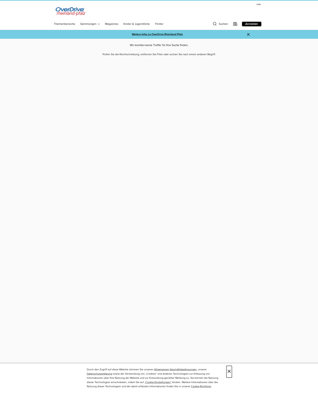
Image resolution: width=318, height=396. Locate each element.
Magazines (111, 24)
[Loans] (235, 24)
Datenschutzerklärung (99, 373)
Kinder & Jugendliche (136, 24)
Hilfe (259, 4)
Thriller (159, 24)
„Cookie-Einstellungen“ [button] (157, 382)
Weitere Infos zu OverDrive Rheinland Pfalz (157, 34)
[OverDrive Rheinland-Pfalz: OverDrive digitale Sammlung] (70, 11)
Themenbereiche (64, 24)
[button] (220, 24)
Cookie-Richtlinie (201, 386)
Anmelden (251, 24)
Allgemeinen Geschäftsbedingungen (175, 369)
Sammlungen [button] (89, 24)
